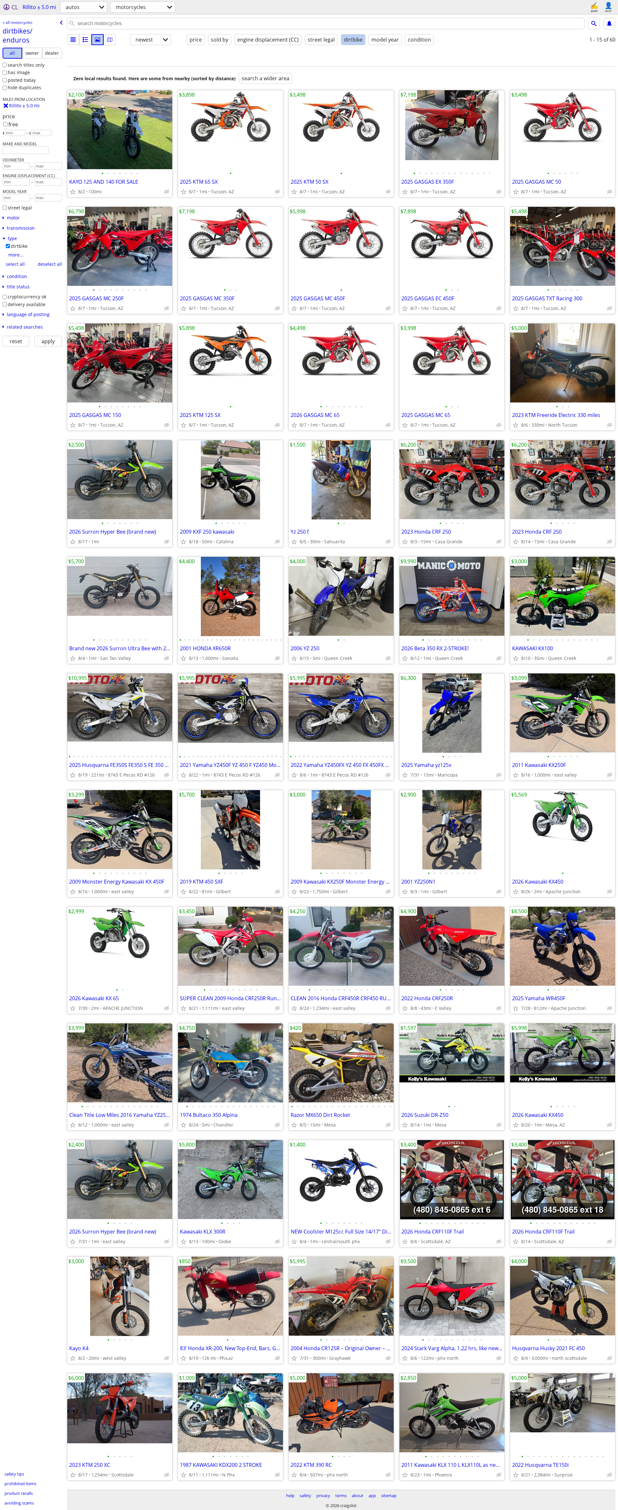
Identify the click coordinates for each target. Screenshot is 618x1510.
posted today (22, 80)
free (13, 124)
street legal (20, 208)
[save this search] (609, 23)
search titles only (26, 65)
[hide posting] (167, 192)
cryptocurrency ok (27, 297)
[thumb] (85, 39)
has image (19, 72)
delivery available (26, 304)
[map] (110, 39)
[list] (73, 39)
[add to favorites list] (73, 192)
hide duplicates (24, 87)
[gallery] (97, 39)
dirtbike (19, 246)
